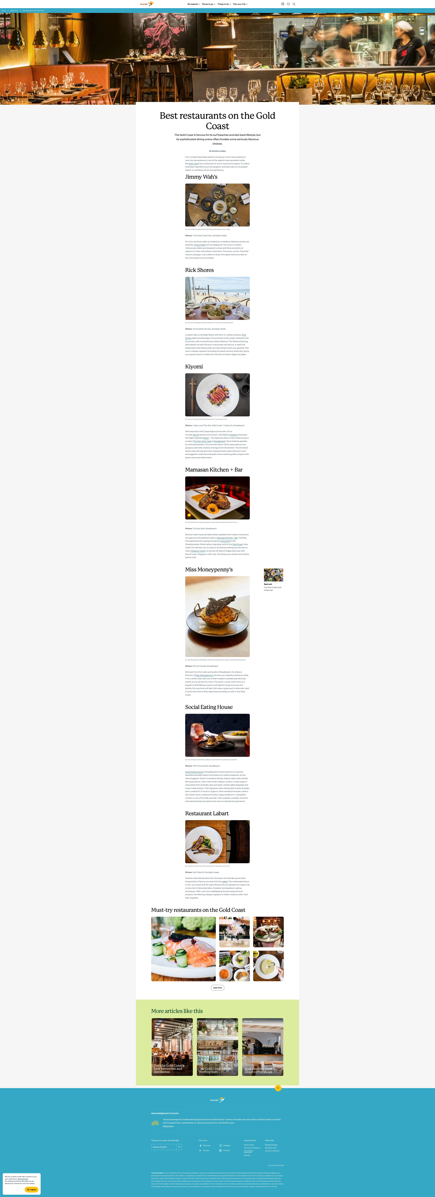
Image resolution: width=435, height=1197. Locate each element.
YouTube (206, 1150)
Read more (168, 1126)
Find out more (23, 1179)
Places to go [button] (207, 4)
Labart (225, 881)
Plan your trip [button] (239, 4)
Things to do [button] (223, 4)
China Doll (225, 541)
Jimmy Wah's (199, 245)
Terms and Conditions (252, 1148)
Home (4, 10)
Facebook (206, 1145)
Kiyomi (196, 434)
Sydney (233, 434)
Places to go (14, 10)
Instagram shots (198, 551)
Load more (217, 988)
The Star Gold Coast (202, 441)
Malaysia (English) (160, 1147)
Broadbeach (219, 441)
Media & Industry (271, 1145)
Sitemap (247, 1155)
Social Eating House (194, 772)
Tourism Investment (272, 1151)
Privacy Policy (249, 1145)
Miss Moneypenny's (204, 675)
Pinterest (226, 1150)
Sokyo (206, 438)
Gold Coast (194, 163)
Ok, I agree (31, 1190)
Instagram (226, 1145)
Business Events (271, 1148)
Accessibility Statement (248, 1151)
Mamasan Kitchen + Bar (227, 538)
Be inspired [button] (193, 4)
